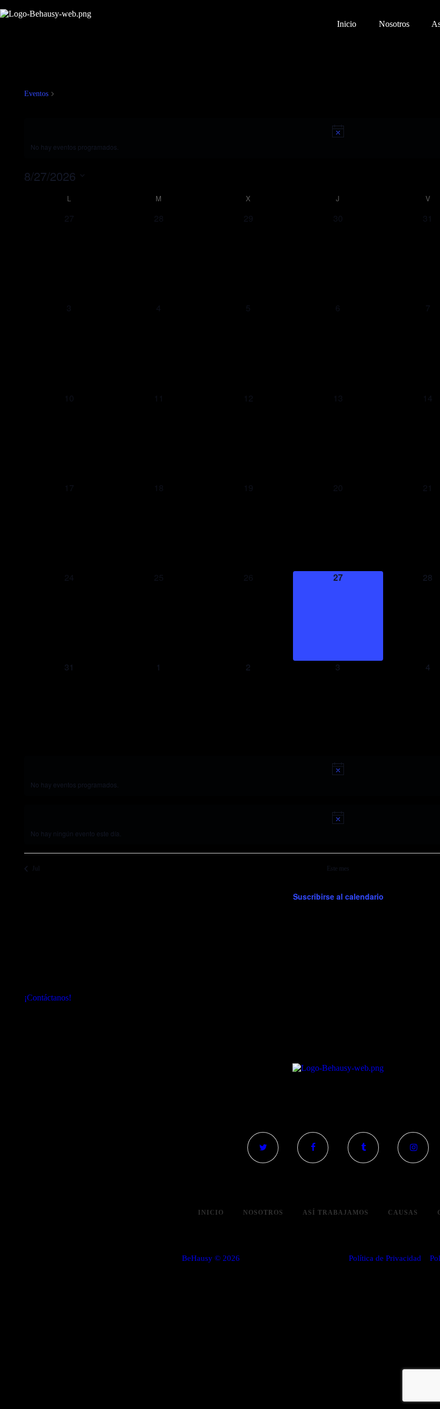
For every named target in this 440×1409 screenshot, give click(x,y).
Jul (36, 868)
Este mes (338, 868)
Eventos (36, 94)
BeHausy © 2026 (211, 1258)
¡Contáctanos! (47, 997)
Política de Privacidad (385, 1258)
